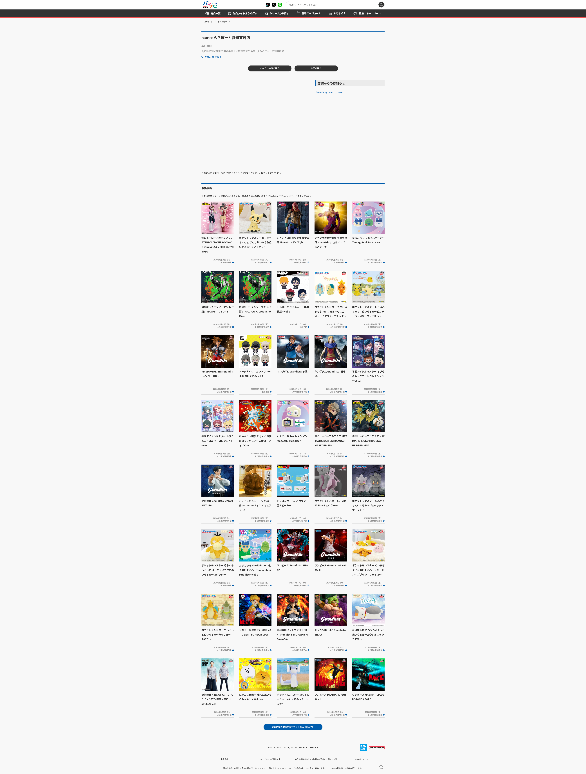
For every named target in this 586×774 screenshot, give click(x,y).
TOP (381, 768)
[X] (267, 4)
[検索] (381, 4)
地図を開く (316, 68)
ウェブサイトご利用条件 (270, 759)
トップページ (206, 21)
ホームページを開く (269, 68)
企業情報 (224, 759)
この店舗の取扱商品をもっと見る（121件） (293, 726)
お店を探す (222, 21)
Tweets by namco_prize (329, 92)
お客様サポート (361, 759)
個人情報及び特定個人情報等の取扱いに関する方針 (316, 759)
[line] (280, 4)
